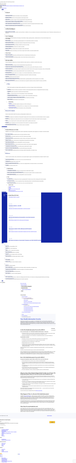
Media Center (4, 443)
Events (3, 445)
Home (23, 314)
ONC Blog (3, 444)
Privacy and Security (24, 315)
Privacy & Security (24, 284)
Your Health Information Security (28, 310)
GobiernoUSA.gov (4, 460)
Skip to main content (23, 283)
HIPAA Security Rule (39, 390)
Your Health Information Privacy (28, 309)
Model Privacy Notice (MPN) (28, 301)
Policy (8, 84)
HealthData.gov (4, 439)
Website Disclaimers (4, 458)
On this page (53, 330)
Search (1, 282)
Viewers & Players (4, 459)
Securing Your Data (25, 304)
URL (0, 421)
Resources (7, 153)
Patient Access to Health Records (6, 433)
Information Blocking (5, 430)
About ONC (3, 449)
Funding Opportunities (5, 451)
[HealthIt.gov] (12, 5)
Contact (3, 450)
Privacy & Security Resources (26, 289)
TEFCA (3, 434)
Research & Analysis (10, 110)
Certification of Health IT (5, 429)
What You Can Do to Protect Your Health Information (31, 306)
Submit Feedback (49, 415)
